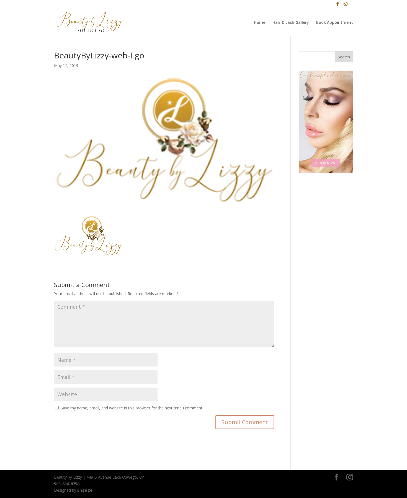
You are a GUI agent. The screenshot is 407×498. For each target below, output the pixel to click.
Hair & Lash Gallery (290, 22)
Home (259, 22)
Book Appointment (334, 22)
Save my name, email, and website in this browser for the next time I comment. (132, 408)
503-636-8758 (66, 483)
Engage (84, 490)
